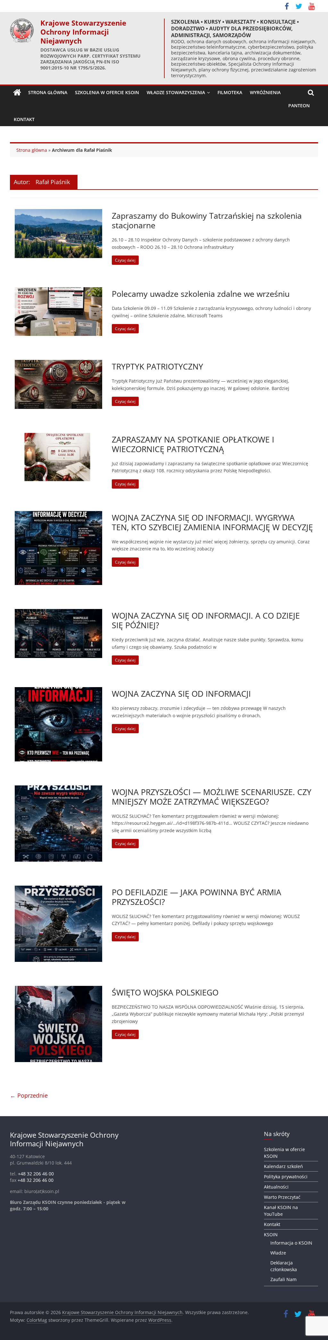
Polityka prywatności (286, 1177)
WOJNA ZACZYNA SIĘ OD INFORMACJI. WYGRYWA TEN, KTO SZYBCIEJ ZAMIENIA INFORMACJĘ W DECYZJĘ (212, 522)
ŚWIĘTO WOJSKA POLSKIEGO (165, 992)
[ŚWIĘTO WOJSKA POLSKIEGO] (58, 989)
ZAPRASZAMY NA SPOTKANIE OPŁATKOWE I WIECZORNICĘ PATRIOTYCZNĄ (193, 444)
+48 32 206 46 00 (36, 1174)
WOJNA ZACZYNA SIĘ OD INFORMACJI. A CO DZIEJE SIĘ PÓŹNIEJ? (206, 620)
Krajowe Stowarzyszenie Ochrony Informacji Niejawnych (83, 32)
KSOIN (271, 1234)
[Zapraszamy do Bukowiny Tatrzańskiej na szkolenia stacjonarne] (58, 212)
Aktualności (276, 1187)
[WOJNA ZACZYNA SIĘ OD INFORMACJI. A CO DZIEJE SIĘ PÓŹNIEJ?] (58, 612)
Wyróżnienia (265, 92)
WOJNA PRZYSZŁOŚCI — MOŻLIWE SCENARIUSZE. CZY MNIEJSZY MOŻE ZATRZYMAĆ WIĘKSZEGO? (211, 796)
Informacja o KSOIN (291, 1243)
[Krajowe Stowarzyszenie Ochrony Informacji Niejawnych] (17, 92)
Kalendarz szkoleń (283, 1166)
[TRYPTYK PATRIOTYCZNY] (58, 363)
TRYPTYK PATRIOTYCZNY (157, 366)
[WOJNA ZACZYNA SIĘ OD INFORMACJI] (58, 690)
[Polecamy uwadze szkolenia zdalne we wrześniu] (58, 291)
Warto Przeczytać (282, 1197)
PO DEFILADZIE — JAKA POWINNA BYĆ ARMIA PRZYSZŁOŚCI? (196, 897)
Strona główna (31, 150)
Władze (278, 1253)
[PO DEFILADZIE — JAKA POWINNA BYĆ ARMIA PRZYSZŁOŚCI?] (58, 889)
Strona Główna (47, 92)
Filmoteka (229, 92)
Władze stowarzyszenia (176, 92)
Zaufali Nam (283, 1279)
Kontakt (24, 119)
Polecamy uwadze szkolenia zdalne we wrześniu (201, 293)
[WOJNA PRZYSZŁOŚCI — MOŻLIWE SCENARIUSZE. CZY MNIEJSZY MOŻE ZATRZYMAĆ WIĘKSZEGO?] (58, 789)
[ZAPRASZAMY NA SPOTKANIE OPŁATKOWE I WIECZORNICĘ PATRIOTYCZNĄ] (58, 436)
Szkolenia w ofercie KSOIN (107, 92)
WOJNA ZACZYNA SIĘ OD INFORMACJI (181, 693)
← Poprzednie (29, 1095)
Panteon (299, 105)
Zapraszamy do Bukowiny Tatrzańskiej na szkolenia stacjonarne (207, 220)
